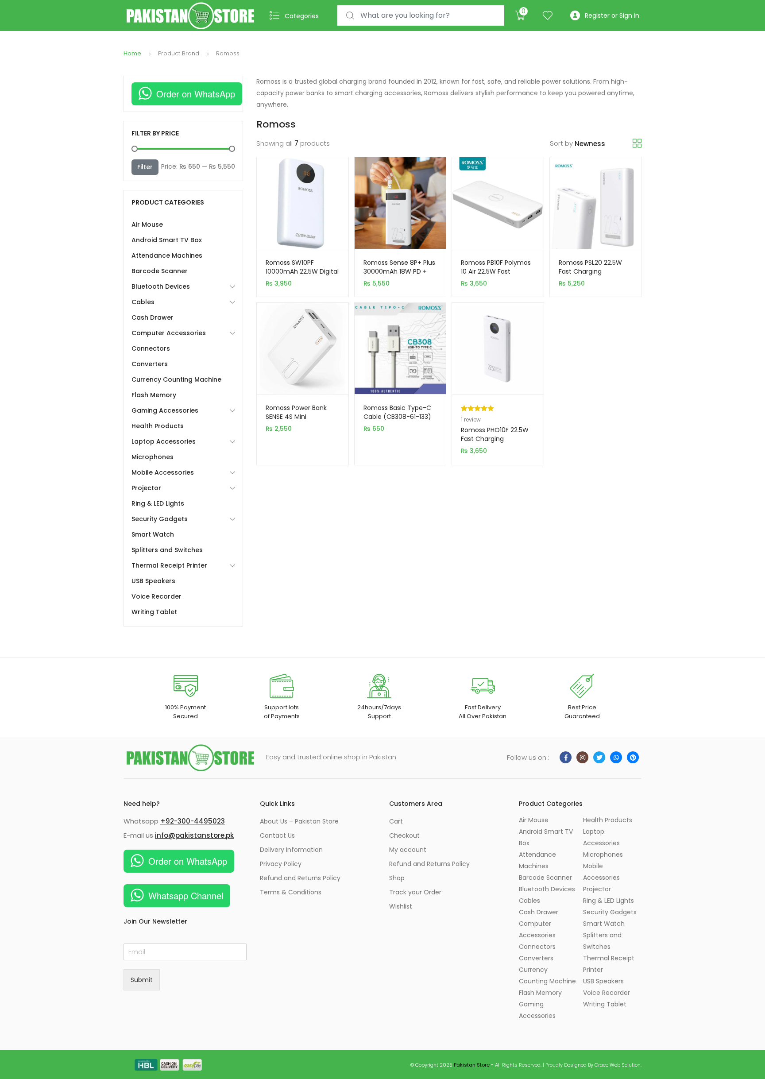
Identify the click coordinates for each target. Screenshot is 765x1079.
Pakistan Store (472, 1064)
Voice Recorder (156, 596)
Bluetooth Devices (160, 286)
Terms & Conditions (290, 892)
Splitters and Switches (167, 549)
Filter (145, 166)
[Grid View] (637, 143)
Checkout (404, 835)
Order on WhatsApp (195, 93)
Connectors (150, 348)
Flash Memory (153, 395)
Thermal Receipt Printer (169, 565)
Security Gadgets (159, 518)
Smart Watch (152, 534)
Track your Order (415, 892)
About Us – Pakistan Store (299, 821)
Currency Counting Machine (176, 379)
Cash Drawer (152, 317)
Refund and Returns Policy (300, 878)
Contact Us (277, 835)
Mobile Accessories (162, 472)
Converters (149, 364)
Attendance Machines (166, 255)
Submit (142, 979)
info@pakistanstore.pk (194, 835)
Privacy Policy (280, 863)
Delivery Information (291, 849)
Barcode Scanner (159, 271)
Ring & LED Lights (157, 503)
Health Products (157, 426)
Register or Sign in (612, 15)
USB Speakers (153, 580)
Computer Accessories (168, 333)
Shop (397, 878)
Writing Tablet (154, 611)
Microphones (152, 456)
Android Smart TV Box (166, 240)
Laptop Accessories (163, 441)
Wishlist (400, 906)
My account (407, 849)
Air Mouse (147, 224)
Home (132, 53)
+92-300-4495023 (192, 821)
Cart (396, 821)
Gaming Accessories (164, 410)
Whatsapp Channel (185, 895)
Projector (146, 487)
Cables (143, 302)
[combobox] (420, 15)
